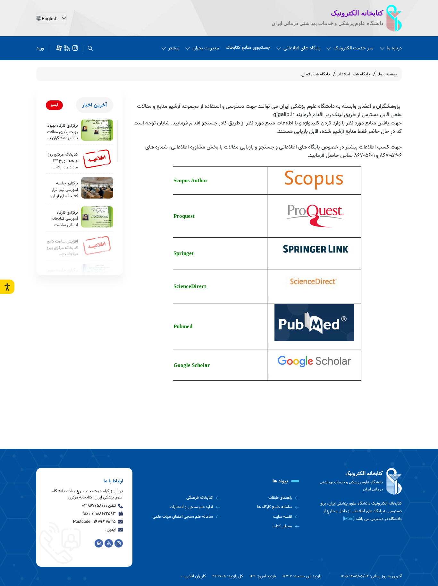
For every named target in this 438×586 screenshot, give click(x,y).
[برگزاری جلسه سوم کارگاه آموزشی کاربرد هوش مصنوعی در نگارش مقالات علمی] (97, 274)
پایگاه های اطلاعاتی (301, 48)
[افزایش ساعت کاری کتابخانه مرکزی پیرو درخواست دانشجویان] (97, 246)
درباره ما (394, 48)
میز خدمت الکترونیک (353, 48)
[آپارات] (59, 48)
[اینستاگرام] (75, 48)
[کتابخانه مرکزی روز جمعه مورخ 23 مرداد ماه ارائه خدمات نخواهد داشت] (97, 159)
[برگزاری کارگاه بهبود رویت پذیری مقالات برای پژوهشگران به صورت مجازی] (97, 130)
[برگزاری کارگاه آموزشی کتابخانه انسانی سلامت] (97, 217)
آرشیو (54, 105)
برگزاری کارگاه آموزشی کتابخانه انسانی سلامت (64, 218)
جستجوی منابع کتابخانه (247, 47)
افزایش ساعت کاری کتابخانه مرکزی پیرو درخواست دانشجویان (62, 247)
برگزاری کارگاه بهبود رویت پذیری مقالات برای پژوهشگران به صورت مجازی (62, 132)
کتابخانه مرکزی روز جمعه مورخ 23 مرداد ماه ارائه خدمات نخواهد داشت (63, 160)
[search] (90, 48)
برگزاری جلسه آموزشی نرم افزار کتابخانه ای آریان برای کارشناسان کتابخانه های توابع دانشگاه (63, 189)
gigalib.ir (283, 114)
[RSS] (67, 48)
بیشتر (173, 48)
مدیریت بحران (205, 48)
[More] (348, 518)
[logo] (357, 481)
